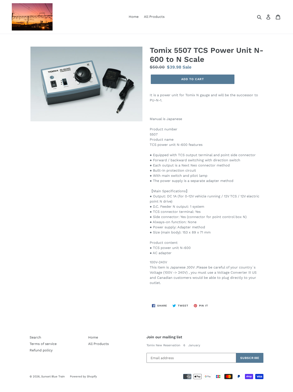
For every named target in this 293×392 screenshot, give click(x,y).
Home (134, 17)
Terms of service (43, 344)
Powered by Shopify (83, 376)
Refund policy (41, 350)
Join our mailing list (164, 337)
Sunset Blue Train (53, 376)
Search (35, 337)
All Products (154, 17)
